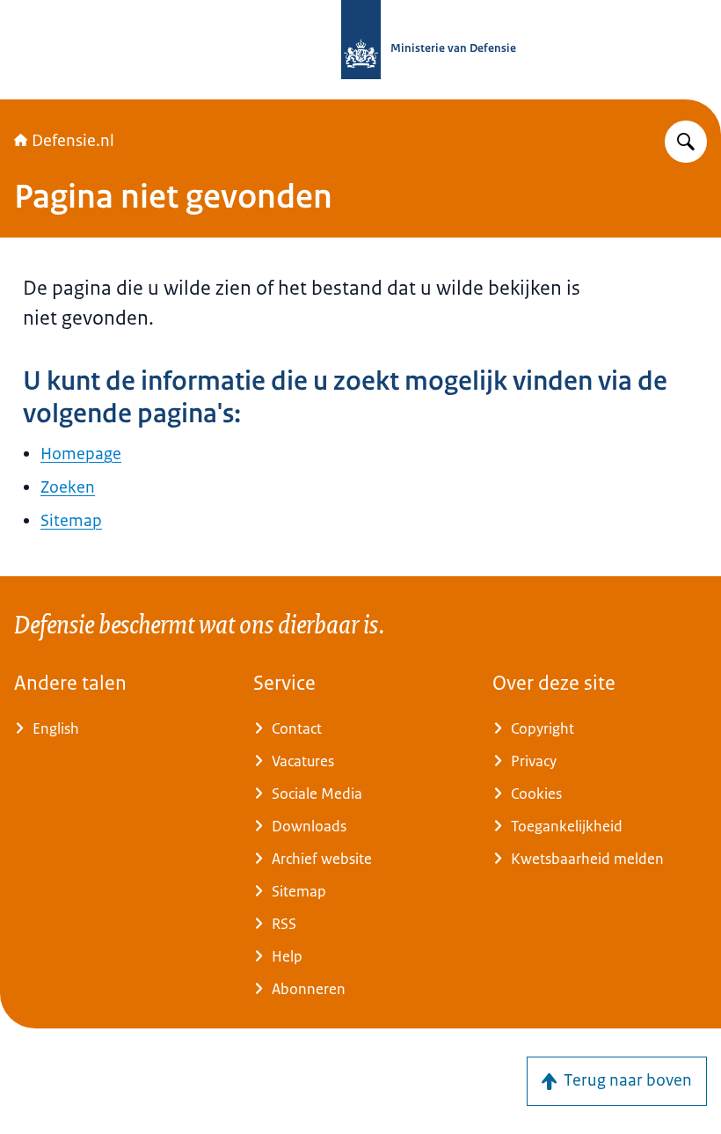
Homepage (80, 454)
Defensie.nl (73, 140)
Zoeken (67, 487)
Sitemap (71, 520)
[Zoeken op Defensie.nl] (686, 142)
